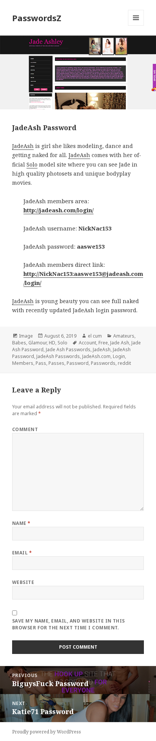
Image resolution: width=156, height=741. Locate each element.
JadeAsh (23, 145)
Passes (56, 363)
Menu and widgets (136, 25)
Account (87, 342)
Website (23, 582)
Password (78, 363)
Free (103, 342)
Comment (25, 429)
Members (22, 363)
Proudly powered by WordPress (46, 732)
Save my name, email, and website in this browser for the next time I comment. (68, 624)
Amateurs (123, 336)
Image (26, 336)
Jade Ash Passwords (68, 349)
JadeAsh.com (96, 356)
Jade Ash (119, 342)
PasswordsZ (36, 17)
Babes (19, 342)
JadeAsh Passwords (58, 356)
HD (52, 342)
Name (21, 523)
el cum (95, 336)
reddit (124, 363)
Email (22, 553)
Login (119, 356)
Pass (41, 363)
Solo (32, 164)
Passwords (103, 363)
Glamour (37, 342)
